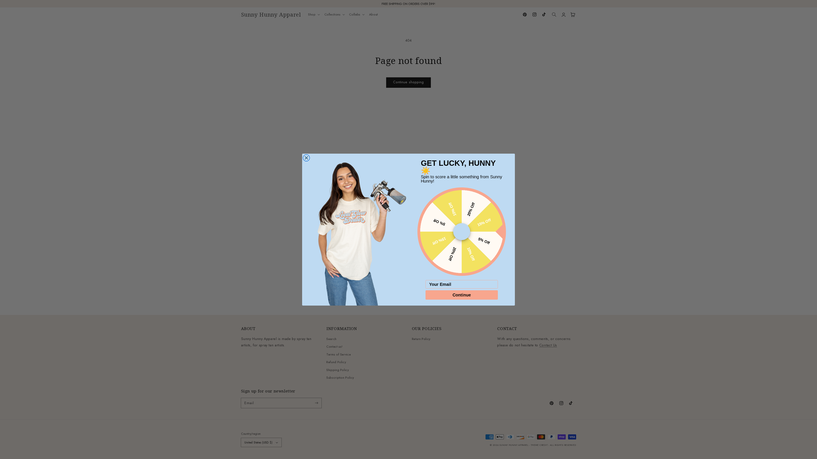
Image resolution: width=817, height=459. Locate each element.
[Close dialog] (306, 157)
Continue (462, 295)
